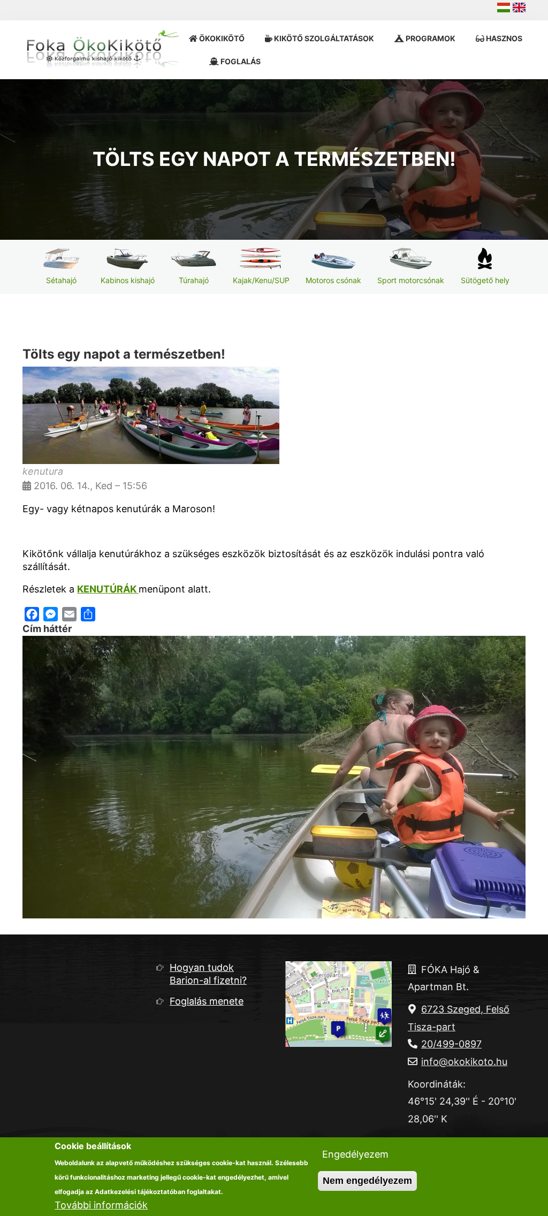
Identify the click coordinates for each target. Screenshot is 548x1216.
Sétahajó (61, 280)
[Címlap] (105, 49)
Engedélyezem (355, 1154)
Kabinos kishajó (128, 280)
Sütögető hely (485, 280)
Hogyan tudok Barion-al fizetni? (208, 974)
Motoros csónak (333, 280)
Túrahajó (194, 280)
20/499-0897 (451, 1044)
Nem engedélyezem (367, 1180)
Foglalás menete (206, 1001)
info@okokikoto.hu (464, 1061)
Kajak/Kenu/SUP (261, 280)
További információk (101, 1205)
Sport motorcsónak (410, 280)
